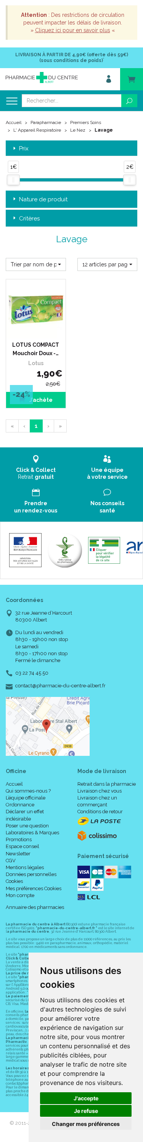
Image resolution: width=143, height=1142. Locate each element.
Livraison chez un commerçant (97, 801)
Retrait (36, 473)
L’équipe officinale (25, 798)
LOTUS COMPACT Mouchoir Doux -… (35, 349)
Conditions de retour (100, 811)
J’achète (40, 400)
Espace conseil (22, 846)
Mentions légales (25, 867)
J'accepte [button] (86, 1098)
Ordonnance (20, 805)
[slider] (13, 180)
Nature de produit (43, 199)
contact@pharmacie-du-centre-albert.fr (60, 685)
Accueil (13, 122)
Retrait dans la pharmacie (106, 784)
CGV (11, 860)
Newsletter (18, 853)
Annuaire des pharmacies (35, 907)
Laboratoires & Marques (32, 832)
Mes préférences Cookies (33, 888)
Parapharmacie (46, 122)
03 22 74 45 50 (31, 673)
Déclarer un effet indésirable (25, 815)
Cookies (14, 881)
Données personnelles (31, 874)
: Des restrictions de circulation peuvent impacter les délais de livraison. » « (72, 22)
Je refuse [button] (86, 1111)
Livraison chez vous (99, 791)
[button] (36, 264)
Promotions (19, 839)
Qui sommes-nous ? (28, 791)
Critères (29, 218)
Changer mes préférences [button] (86, 1124)
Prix (24, 148)
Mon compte (20, 895)
